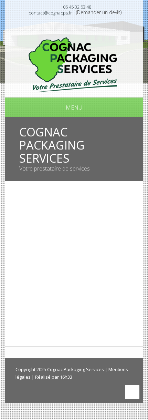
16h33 (66, 377)
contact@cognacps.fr (50, 13)
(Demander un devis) (98, 12)
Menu (74, 107)
